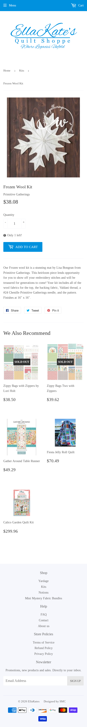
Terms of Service (43, 642)
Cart (80, 5)
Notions (43, 592)
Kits (21, 70)
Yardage (43, 581)
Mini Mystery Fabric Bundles (43, 598)
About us (43, 626)
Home (6, 70)
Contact (43, 620)
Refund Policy (44, 648)
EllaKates (33, 701)
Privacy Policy (43, 653)
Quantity (8, 215)
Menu (12, 5)
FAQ (44, 614)
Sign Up (75, 681)
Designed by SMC (55, 701)
